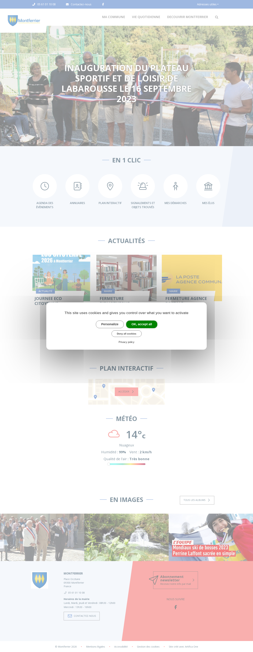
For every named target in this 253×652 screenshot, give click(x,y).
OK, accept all (141, 324)
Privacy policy (126, 342)
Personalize (109, 324)
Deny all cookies (126, 333)
